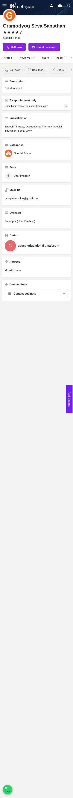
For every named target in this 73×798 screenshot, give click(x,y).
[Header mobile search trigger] (68, 5)
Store (45, 57)
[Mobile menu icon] (4, 5)
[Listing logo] (9, 15)
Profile (8, 57)
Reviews (26, 57)
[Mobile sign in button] (51, 5)
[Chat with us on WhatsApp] (7, 789)
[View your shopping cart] (60, 5)
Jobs (61, 57)
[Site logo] (22, 5)
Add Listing (69, 399)
